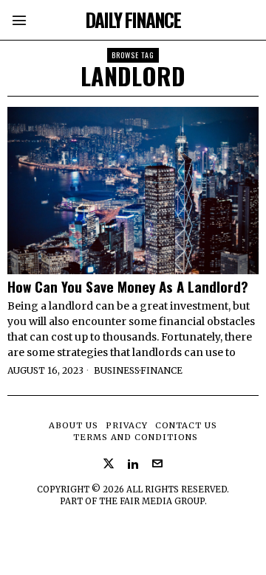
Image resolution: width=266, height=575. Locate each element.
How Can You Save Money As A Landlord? (127, 286)
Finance (161, 370)
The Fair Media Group (152, 501)
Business (117, 370)
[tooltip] (109, 464)
